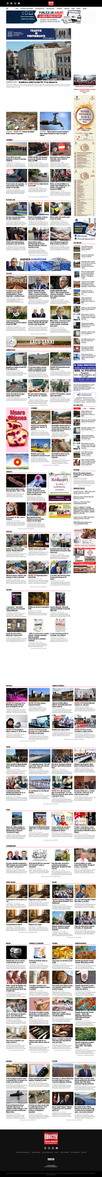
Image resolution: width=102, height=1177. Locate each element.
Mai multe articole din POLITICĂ (38, 333)
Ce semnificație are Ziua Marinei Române (39, 792)
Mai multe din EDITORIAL (85, 485)
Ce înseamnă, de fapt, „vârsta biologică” (15, 518)
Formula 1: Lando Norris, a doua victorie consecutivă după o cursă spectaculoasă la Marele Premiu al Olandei (85, 829)
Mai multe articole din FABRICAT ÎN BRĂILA (74, 739)
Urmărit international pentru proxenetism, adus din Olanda (15, 243)
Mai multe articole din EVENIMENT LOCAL (39, 196)
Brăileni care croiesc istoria (61, 729)
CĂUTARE (85, 8)
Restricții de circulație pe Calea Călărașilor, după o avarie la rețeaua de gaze (60, 159)
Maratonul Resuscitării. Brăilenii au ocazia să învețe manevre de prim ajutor (35, 519)
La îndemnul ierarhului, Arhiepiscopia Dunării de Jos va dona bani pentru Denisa (15, 792)
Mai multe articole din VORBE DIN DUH (28, 932)
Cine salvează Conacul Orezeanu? (37, 704)
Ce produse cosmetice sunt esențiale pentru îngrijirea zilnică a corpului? (39, 987)
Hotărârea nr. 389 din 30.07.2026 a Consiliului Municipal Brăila (82, 502)
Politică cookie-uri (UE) (47, 1152)
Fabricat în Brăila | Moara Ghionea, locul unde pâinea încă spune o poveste (62, 705)
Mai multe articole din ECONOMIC (51, 465)
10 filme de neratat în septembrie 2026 (38, 608)
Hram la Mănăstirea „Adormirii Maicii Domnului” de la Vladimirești (62, 901)
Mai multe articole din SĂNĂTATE (26, 528)
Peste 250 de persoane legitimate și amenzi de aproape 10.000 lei (16, 159)
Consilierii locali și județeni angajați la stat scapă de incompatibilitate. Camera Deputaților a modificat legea (15, 293)
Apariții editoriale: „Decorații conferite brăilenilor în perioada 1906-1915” (60, 609)
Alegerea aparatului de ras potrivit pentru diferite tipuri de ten (39, 1042)
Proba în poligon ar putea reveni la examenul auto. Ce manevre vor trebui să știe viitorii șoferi (16, 1080)
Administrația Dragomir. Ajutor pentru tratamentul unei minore (84, 765)
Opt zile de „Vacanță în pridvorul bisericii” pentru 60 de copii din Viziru (61, 766)
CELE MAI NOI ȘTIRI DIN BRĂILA (26, 8)
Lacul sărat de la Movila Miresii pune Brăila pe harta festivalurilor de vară (15, 705)
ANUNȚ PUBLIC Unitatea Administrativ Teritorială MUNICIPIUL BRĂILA (82, 523)
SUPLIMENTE (59, 8)
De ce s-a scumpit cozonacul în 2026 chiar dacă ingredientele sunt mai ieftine (61, 1040)
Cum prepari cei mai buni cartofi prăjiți (62, 961)
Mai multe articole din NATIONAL (28, 1120)
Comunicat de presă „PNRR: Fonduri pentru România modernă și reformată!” (83, 517)
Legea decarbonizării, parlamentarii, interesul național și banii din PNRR (16, 322)
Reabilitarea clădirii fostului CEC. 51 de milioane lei (16, 368)
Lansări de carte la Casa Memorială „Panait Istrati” (14, 634)
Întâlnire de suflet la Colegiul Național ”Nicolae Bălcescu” (15, 550)
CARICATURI (66, 8)
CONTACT (79, 8)
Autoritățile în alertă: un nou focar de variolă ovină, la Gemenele (60, 455)
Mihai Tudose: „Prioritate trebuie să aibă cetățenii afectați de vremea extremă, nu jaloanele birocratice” (60, 323)
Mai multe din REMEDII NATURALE (85, 1055)
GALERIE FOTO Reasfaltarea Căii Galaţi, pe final (60, 368)
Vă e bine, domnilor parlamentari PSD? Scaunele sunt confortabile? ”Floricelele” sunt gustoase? (16, 865)
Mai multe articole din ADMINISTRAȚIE (38, 405)
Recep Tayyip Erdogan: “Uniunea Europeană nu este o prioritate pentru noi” (62, 1108)
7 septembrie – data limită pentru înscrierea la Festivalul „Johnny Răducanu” (15, 609)
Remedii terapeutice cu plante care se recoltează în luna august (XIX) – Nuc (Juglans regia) (84, 1044)
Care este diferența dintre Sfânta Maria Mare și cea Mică (85, 900)
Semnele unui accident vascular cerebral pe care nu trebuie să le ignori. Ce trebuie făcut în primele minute (36, 491)
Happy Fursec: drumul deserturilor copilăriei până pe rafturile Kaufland (61, 1014)
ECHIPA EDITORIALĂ (64, 1152)
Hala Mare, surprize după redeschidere (60, 395)
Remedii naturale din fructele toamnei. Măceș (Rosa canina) (84, 961)
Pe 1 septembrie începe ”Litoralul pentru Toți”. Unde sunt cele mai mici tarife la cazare (39, 766)
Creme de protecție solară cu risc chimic (38, 961)
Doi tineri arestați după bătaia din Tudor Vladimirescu (15, 218)
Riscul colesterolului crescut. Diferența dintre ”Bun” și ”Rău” (15, 490)
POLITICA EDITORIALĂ (74, 1152)
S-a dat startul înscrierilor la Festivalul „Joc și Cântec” (59, 634)
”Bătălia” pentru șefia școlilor (37, 549)
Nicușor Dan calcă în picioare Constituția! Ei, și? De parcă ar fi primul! (83, 475)
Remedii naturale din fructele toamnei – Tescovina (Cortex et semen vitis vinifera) (85, 987)
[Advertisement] (38, 99)
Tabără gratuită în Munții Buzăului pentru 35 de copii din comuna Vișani (16, 766)
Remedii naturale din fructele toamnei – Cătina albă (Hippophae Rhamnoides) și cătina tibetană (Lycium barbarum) (84, 1015)
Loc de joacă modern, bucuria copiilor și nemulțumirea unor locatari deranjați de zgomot (37, 369)
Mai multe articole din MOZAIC (16, 1050)
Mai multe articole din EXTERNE (74, 1120)
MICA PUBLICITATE (50, 8)
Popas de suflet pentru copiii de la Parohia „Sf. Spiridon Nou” (84, 927)
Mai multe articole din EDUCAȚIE (38, 586)
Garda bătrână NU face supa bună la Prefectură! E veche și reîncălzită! (39, 865)
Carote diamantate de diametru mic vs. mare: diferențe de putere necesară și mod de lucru (16, 1015)
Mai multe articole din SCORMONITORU (51, 876)
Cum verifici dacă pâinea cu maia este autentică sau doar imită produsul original (62, 987)
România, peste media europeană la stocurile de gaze (40, 455)
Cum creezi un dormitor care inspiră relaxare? (15, 1041)
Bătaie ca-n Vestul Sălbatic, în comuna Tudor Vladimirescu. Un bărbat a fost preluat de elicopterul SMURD (60, 186)
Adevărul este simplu (35, 924)
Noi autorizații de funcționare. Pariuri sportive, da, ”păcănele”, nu (38, 395)
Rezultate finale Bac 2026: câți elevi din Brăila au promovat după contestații (60, 550)
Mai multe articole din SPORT (51, 840)
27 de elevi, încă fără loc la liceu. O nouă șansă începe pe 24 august (60, 577)
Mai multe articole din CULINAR (62, 1050)
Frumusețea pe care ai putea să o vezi (16, 900)
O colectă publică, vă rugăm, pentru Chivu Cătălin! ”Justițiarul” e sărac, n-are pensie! (84, 865)
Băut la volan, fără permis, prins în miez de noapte (60, 218)
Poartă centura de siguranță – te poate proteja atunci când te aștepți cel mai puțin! (16, 185)
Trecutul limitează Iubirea (14, 924)
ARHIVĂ (73, 8)
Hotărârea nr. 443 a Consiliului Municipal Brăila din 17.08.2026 (83, 497)
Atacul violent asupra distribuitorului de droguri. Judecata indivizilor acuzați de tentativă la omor (37, 244)
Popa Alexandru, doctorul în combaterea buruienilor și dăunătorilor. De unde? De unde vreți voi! (61, 866)
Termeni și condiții (35, 1152)
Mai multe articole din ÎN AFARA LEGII (39, 255)
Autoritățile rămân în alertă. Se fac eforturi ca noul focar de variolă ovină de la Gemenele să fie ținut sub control (61, 428)
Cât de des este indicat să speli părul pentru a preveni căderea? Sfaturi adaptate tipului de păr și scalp (39, 1014)
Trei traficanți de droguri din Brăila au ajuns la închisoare (59, 243)
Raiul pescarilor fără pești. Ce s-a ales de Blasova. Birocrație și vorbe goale (39, 731)
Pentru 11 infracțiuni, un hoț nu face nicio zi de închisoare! (37, 218)
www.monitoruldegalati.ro (51, 1166)
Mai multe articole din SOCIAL (51, 803)
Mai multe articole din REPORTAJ (28, 741)
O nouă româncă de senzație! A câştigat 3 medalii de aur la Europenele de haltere (61, 829)
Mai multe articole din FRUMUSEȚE (39, 1051)
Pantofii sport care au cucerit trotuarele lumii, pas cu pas (15, 961)
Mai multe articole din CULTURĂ (38, 648)
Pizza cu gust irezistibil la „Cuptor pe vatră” (84, 730)
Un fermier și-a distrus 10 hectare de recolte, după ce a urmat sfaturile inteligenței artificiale (62, 1080)
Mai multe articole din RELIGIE (74, 937)
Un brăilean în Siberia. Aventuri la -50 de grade (16, 730)
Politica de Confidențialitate (23, 1152)
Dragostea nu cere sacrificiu (37, 899)
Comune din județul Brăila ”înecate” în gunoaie (39, 427)
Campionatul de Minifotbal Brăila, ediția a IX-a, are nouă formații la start (39, 829)
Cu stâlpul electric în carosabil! (38, 185)
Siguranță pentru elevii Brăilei (37, 576)
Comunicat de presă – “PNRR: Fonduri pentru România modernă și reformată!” (84, 492)
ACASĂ (16, 8)
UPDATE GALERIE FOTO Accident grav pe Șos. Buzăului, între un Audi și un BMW (37, 159)
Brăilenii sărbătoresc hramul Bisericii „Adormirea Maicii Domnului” (61, 928)
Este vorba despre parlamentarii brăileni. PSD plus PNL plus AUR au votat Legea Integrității (38, 322)
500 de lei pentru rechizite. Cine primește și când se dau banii (16, 576)
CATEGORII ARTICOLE (39, 8)
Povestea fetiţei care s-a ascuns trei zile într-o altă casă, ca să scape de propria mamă (84, 792)
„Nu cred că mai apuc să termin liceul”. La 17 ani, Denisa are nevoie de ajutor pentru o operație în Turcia (62, 793)
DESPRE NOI (83, 1152)
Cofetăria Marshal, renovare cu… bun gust (85, 704)
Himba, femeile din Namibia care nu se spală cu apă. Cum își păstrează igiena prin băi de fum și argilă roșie (16, 988)
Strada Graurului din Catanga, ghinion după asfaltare (15, 395)
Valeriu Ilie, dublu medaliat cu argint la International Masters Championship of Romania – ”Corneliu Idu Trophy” (16, 829)
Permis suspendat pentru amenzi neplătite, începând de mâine (39, 1079)
